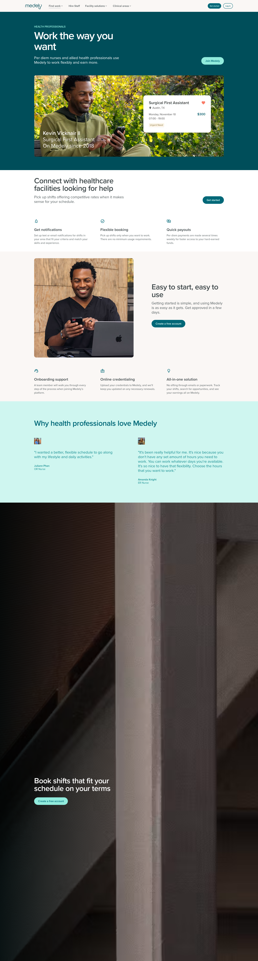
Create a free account (168, 324)
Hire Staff (74, 6)
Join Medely (212, 61)
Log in (228, 6)
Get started (214, 6)
